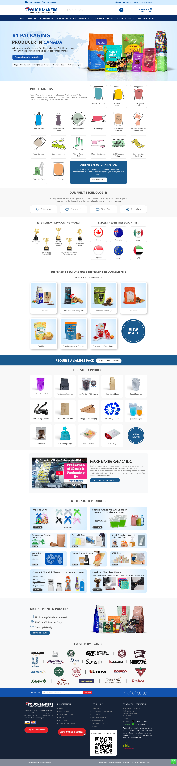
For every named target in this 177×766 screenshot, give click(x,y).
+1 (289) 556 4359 (140, 724)
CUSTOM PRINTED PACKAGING (102, 711)
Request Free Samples (36, 730)
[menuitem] (22, 18)
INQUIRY (62, 717)
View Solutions (98, 180)
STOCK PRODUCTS (65, 711)
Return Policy (63, 721)
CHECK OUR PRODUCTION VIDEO (105, 480)
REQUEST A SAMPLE (115, 762)
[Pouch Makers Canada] (41, 10)
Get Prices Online (40, 633)
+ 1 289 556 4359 (50, 2)
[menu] (88, 18)
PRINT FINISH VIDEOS (99, 717)
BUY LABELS (96, 714)
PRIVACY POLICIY (128, 762)
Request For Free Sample (109, 361)
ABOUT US (62, 708)
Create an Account (146, 2)
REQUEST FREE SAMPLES (100, 724)
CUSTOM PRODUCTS (66, 714)
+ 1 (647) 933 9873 (33, 2)
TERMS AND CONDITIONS (67, 724)
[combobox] (95, 10)
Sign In (136, 2)
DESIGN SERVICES (98, 721)
